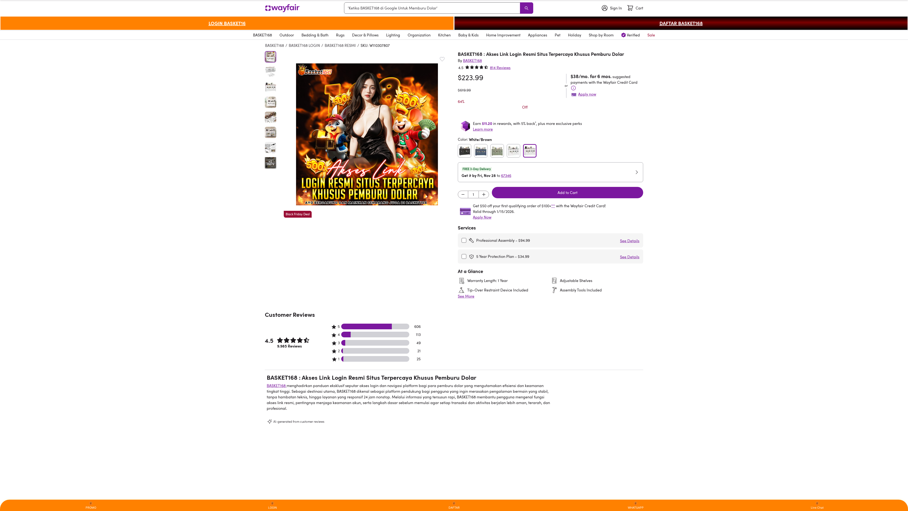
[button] (367, 134)
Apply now (587, 94)
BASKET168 (274, 45)
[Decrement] (463, 194)
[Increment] (484, 194)
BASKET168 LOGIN (304, 45)
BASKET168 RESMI (340, 45)
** (553, 205)
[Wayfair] (282, 8)
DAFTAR (454, 507)
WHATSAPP (636, 507)
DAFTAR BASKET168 (681, 23)
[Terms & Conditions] (573, 88)
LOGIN (272, 507)
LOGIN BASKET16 (227, 23)
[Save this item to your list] (442, 59)
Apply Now (482, 217)
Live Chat (817, 507)
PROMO (91, 507)
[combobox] (433, 8)
